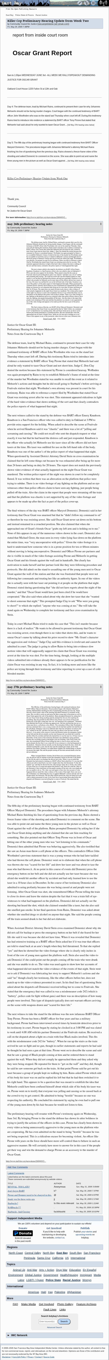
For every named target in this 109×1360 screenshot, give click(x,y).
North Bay (49, 1252)
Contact (38, 1357)
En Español (89, 1269)
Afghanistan (74, 1292)
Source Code (48, 1357)
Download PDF (49, 319)
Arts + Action (46, 1269)
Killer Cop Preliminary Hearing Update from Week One (37, 178)
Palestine (59, 1292)
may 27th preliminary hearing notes (30, 687)
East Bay (9, 15)
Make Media (28, 1304)
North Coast (16, 1252)
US (67, 1257)
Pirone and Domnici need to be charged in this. (30, 1195)
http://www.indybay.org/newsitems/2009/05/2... (47, 217)
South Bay (76, 1252)
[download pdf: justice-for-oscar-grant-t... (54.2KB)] (54, 738)
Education (75, 1269)
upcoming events (84, 1234)
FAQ (15, 1304)
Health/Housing (69, 1275)
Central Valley (33, 1252)
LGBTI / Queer (35, 1280)
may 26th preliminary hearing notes (30, 224)
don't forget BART (16, 1190)
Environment (15, 1275)
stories (86, 1232)
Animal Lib (19, 1269)
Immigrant (86, 1275)
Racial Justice (41, 15)
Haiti (43, 1292)
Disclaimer (6, 1357)
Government (50, 1275)
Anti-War (32, 1269)
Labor (21, 1280)
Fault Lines (49, 1309)
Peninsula (29, 1257)
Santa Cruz (43, 1257)
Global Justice (33, 1275)
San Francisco (92, 1252)
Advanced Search (54, 1327)
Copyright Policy (19, 1357)
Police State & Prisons (24, 15)
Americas (33, 1292)
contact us (59, 1238)
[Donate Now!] (23, 1233)
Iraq (50, 1292)
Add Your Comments (17, 1167)
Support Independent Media (24, 1218)
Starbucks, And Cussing (19, 1211)
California (57, 1257)
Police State (53, 1280)
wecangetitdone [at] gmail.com (53, 24)
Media (97, 1275)
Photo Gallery (65, 1304)
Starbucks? (13, 1203)
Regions (12, 1247)
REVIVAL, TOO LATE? (19, 1186)
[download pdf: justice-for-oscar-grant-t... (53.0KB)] (54, 275)
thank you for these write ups (21, 1199)
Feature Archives (86, 1304)
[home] (25, 3)
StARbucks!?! (14, 1207)
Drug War (61, 1269)
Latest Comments (16, 1173)
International (78, 1257)
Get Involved (46, 1304)
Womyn (86, 1280)
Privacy (31, 1357)
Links (63, 1309)
